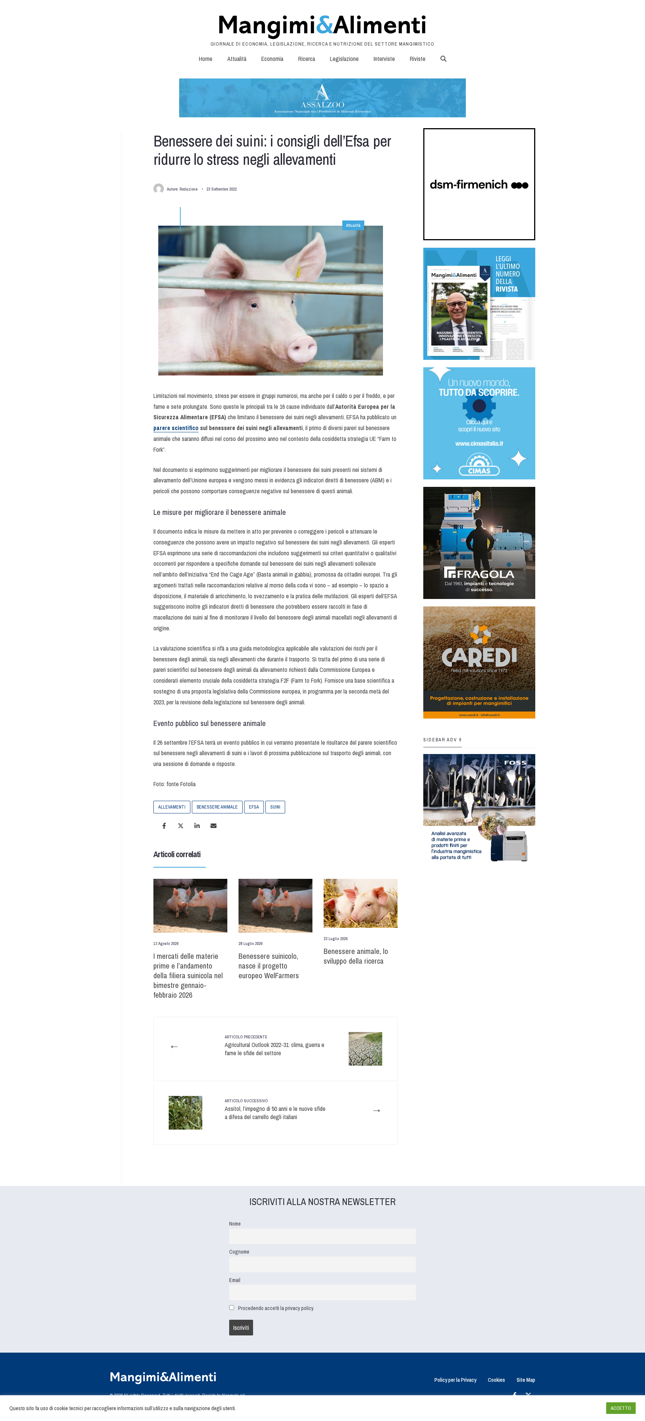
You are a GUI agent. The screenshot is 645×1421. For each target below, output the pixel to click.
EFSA (254, 807)
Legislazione (344, 59)
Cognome (239, 1251)
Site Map (526, 1380)
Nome (235, 1223)
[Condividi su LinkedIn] (197, 825)
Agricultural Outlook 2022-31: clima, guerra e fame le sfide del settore (274, 1045)
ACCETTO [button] (621, 1408)
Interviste (384, 59)
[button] (443, 58)
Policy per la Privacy (455, 1380)
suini (275, 807)
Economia (272, 59)
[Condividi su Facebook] (164, 825)
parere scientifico (176, 428)
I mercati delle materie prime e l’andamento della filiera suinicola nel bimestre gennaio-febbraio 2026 (188, 975)
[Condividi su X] (180, 825)
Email (234, 1279)
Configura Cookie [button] (582, 1408)
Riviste (418, 59)
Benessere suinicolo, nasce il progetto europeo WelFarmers (269, 965)
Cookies (496, 1380)
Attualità (236, 59)
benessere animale (217, 807)
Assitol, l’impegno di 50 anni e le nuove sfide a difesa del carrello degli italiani (275, 1109)
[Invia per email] (213, 825)
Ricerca (306, 59)
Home (205, 59)
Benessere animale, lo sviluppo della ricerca (356, 956)
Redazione (188, 189)
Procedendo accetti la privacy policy (276, 1308)
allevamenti (172, 807)
